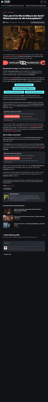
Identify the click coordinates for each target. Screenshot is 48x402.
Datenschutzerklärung (8, 120)
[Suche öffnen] (41, 2)
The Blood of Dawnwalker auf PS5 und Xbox (36, 5)
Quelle (8, 185)
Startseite (5, 12)
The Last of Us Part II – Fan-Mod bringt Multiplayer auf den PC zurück (29, 224)
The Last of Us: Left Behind (36, 125)
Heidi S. (7, 22)
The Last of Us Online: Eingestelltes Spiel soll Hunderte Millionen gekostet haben (27, 210)
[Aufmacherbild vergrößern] (24, 38)
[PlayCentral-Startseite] (6, 2)
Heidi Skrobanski (14, 194)
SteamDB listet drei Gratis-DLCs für (15, 5)
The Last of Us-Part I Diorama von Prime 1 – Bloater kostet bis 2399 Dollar (29, 217)
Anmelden (42, 242)
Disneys (40, 147)
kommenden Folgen (10, 131)
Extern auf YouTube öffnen (26, 116)
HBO (38, 167)
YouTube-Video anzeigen (12, 116)
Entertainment (11, 12)
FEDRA (14, 77)
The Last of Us (20, 54)
